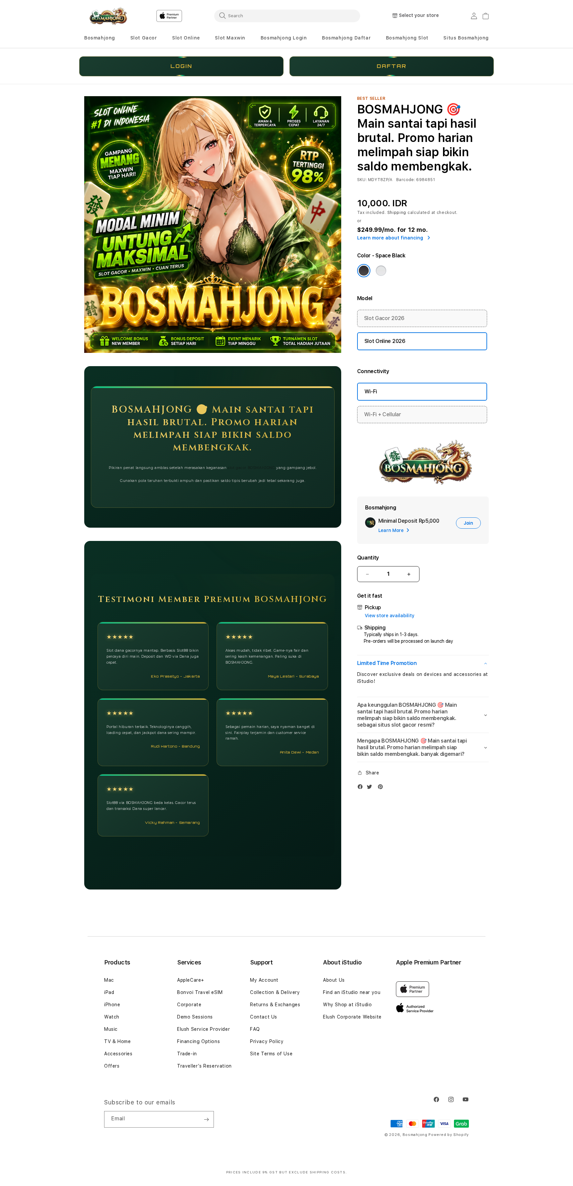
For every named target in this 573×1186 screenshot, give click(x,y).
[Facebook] (361, 788)
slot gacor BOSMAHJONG (251, 468)
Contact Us (263, 1017)
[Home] (107, 16)
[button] (99, 38)
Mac (109, 980)
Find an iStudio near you (351, 992)
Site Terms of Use (271, 1053)
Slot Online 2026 (385, 341)
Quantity (368, 558)
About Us (334, 980)
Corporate (189, 1004)
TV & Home (117, 1041)
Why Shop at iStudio (347, 1004)
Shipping (397, 212)
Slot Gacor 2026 (384, 318)
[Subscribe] (206, 1119)
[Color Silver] (381, 270)
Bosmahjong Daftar (346, 37)
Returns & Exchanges (275, 1004)
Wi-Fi (370, 391)
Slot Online (186, 37)
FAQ (255, 1029)
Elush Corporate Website (352, 1017)
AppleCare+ (190, 980)
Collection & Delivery (275, 992)
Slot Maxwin (230, 37)
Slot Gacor (143, 37)
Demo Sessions (195, 1017)
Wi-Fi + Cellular (382, 414)
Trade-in (187, 1053)
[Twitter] (371, 788)
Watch (111, 1017)
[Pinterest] (382, 788)
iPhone (112, 1004)
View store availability (389, 615)
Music (111, 1029)
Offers (112, 1066)
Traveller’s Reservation (204, 1066)
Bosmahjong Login (284, 37)
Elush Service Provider (203, 1029)
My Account (264, 980)
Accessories (118, 1053)
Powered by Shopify (448, 1135)
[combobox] (287, 16)
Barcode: (405, 179)
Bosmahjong (99, 37)
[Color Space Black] (363, 270)
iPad (109, 992)
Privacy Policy (267, 1041)
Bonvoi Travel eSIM (200, 992)
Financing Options (198, 1041)
